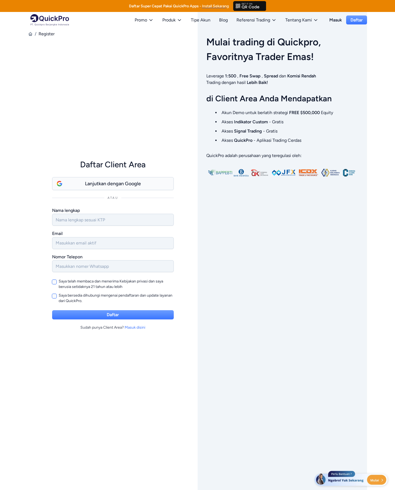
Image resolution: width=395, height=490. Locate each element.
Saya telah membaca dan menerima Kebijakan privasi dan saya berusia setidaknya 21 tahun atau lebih (111, 284)
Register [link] (47, 33)
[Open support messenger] (351, 479)
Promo (141, 20)
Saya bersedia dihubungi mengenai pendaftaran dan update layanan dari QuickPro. (115, 298)
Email (57, 233)
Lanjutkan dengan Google (113, 184)
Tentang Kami (298, 20)
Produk (169, 20)
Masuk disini (135, 327)
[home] (30, 34)
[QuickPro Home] (49, 20)
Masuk (335, 20)
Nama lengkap (66, 210)
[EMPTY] (249, 6)
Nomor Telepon (67, 256)
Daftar (356, 20)
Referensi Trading (253, 20)
